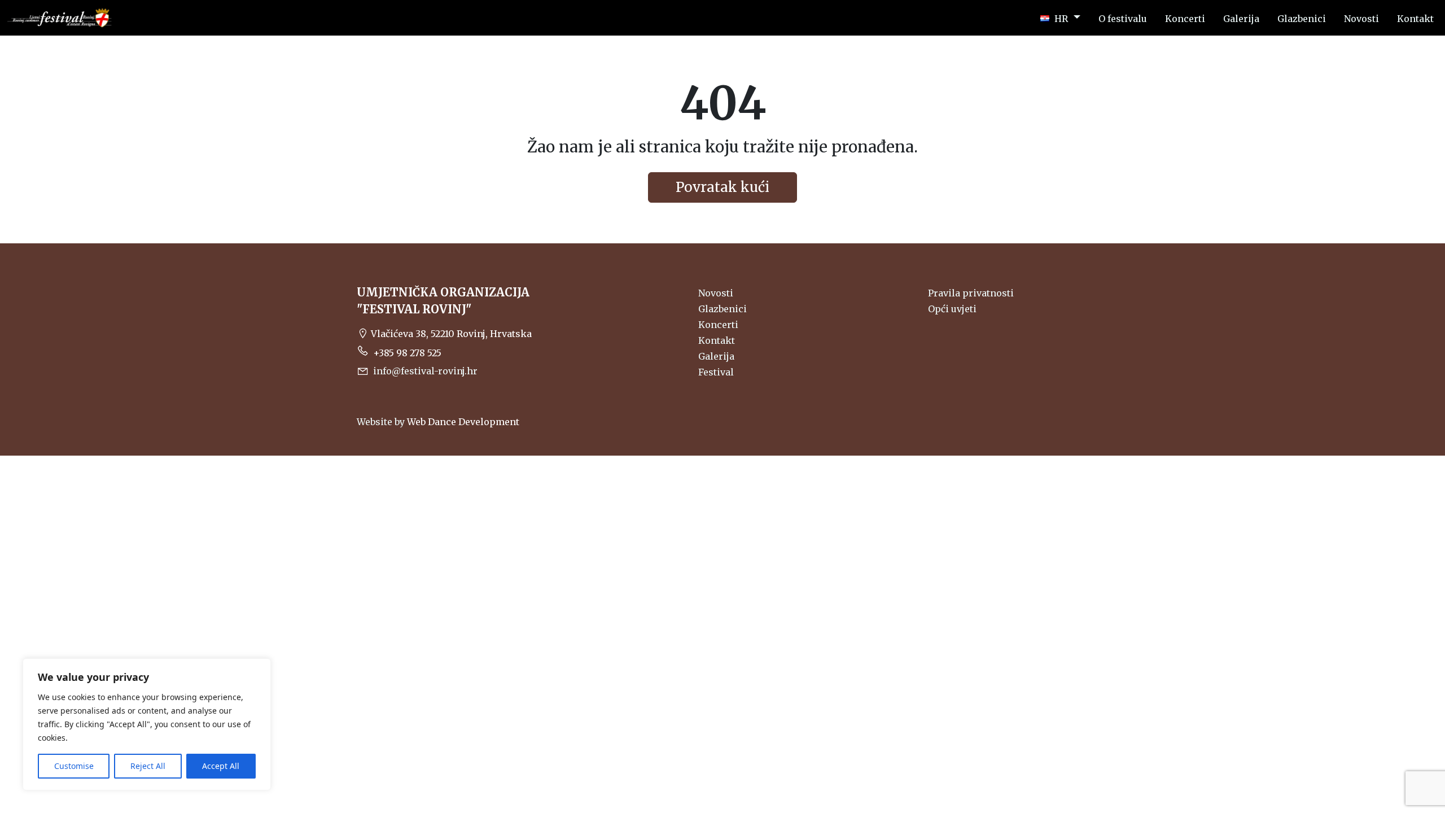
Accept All (220, 765)
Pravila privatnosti (971, 293)
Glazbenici (722, 308)
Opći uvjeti (952, 308)
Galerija (716, 356)
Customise (74, 765)
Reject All (147, 765)
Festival (716, 372)
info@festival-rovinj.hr (425, 371)
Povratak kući (722, 187)
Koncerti (718, 324)
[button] (1060, 18)
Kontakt (716, 340)
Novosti (715, 293)
